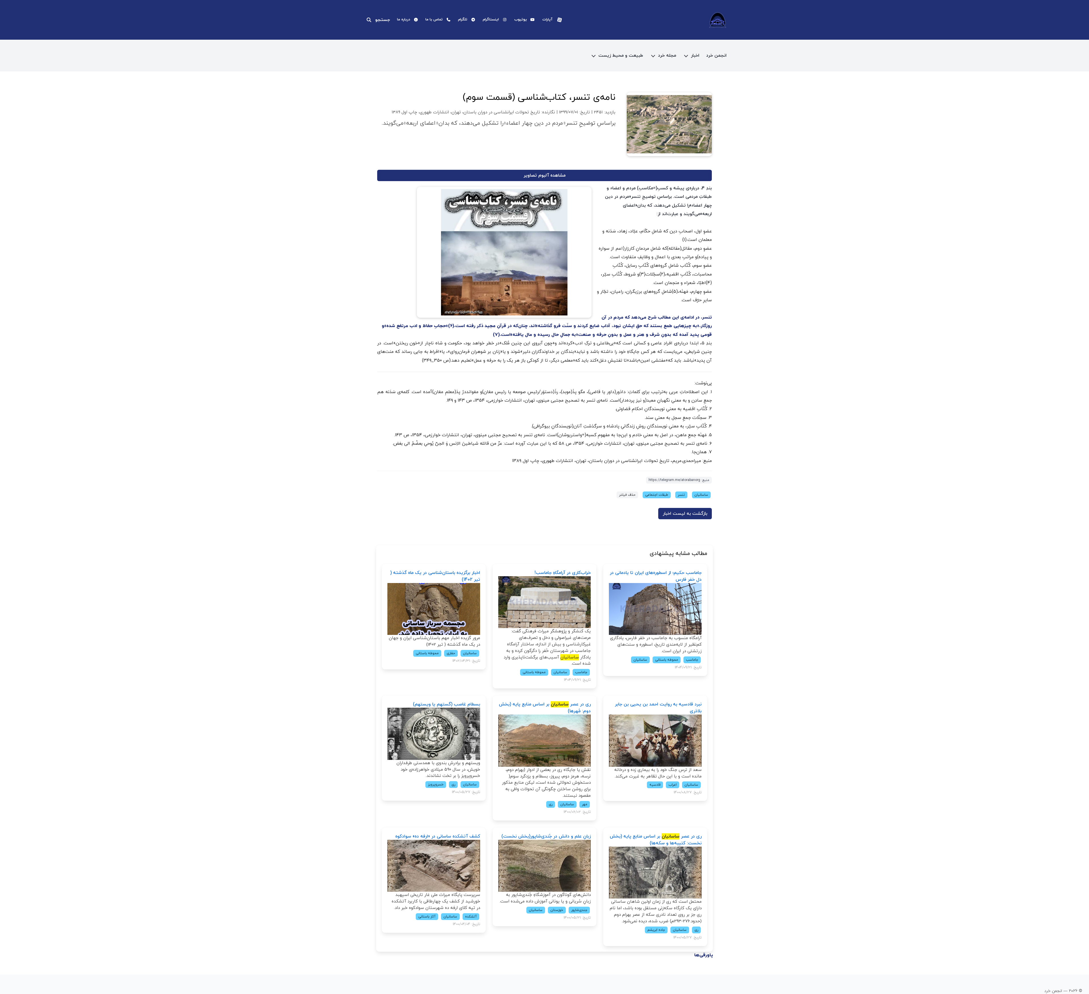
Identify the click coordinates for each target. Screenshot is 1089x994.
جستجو (382, 20)
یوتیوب (520, 19)
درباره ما (403, 19)
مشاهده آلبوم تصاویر (544, 175)
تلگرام (462, 19)
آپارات (547, 19)
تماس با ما (434, 19)
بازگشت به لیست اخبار (685, 513)
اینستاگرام (491, 19)
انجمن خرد (716, 55)
